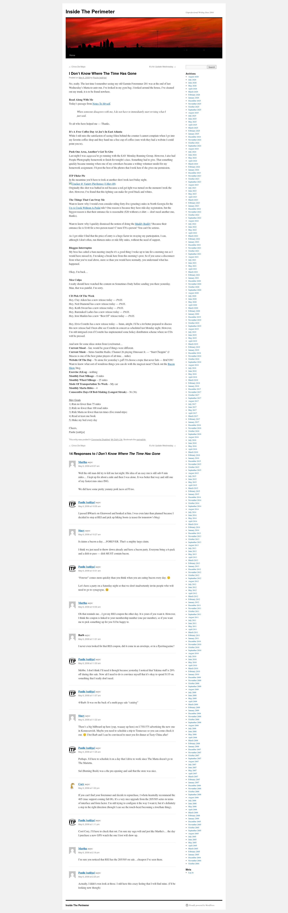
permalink (141, 439)
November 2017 (194, 392)
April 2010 (192, 665)
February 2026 (194, 94)
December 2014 (194, 497)
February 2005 (194, 851)
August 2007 (193, 761)
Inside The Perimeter (90, 11)
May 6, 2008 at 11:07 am (89, 695)
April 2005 (192, 845)
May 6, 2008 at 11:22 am (89, 719)
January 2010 (193, 674)
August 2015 (193, 473)
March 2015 (193, 488)
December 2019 (194, 317)
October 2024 (193, 142)
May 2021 (192, 265)
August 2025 (193, 112)
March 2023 (193, 199)
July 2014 (192, 512)
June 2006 (192, 803)
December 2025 (194, 100)
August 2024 (193, 148)
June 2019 (192, 335)
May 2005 (192, 842)
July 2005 (192, 836)
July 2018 (192, 368)
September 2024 (194, 145)
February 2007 (194, 779)
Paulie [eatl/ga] (99, 77)
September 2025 (194, 109)
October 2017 (193, 395)
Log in (191, 872)
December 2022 (194, 208)
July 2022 (192, 223)
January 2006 (193, 818)
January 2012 (193, 602)
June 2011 (192, 623)
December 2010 (194, 641)
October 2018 (193, 359)
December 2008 (194, 713)
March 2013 (193, 560)
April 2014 (192, 521)
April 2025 (192, 124)
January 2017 (193, 422)
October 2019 (193, 323)
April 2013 (192, 557)
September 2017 (194, 398)
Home (72, 55)
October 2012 (193, 575)
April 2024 (192, 160)
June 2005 (192, 839)
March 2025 (193, 127)
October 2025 (193, 106)
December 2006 (194, 785)
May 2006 (192, 806)
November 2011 (194, 608)
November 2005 (194, 824)
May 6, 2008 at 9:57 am (89, 466)
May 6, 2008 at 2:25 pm (89, 876)
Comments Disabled (100, 439)
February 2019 (194, 347)
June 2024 (192, 154)
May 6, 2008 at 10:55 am (89, 606)
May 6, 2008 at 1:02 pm (89, 788)
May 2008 (192, 734)
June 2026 (192, 82)
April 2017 (192, 413)
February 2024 (194, 166)
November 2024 (194, 139)
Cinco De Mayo (77, 66)
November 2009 (194, 680)
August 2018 (193, 365)
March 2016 (193, 452)
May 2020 (192, 301)
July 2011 (192, 620)
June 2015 (192, 479)
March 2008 (193, 740)
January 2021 (193, 277)
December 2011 (194, 605)
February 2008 (194, 743)
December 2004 (194, 857)
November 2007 (194, 752)
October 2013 (193, 539)
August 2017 (193, 401)
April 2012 (192, 593)
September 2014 (194, 506)
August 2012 (193, 581)
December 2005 (194, 821)
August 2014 (193, 509)
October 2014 (193, 503)
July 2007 (192, 764)
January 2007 (193, 782)
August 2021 (193, 256)
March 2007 (193, 776)
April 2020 (192, 304)
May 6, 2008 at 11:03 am (89, 663)
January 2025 (193, 133)
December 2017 (194, 389)
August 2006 (193, 797)
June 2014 (192, 515)
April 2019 (192, 341)
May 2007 (192, 770)
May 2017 (192, 410)
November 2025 (194, 103)
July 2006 (192, 800)
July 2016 (192, 440)
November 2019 (194, 320)
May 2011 (192, 626)
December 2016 (194, 425)
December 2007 (194, 749)
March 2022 (193, 235)
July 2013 (192, 548)
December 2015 (194, 461)
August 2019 (193, 329)
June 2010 (192, 659)
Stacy (81, 530)
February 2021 (194, 274)
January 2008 (193, 746)
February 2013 (194, 563)
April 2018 (192, 377)
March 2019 (193, 344)
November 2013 (194, 536)
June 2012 (192, 587)
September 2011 (194, 614)
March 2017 (193, 416)
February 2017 (194, 419)
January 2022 (193, 241)
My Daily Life (116, 439)
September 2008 (194, 722)
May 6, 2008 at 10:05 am (89, 506)
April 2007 (192, 773)
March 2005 (193, 848)
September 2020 (194, 289)
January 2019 (193, 350)
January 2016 (193, 458)
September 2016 (194, 434)
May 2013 (192, 554)
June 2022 (192, 226)
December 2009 (194, 677)
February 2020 (194, 311)
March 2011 (193, 632)
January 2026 (193, 97)
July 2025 (192, 115)
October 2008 (193, 719)
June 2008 (192, 731)
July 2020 (192, 295)
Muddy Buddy (142, 223)
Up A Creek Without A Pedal (84, 207)
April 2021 (192, 268)
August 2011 (193, 617)
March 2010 (193, 668)
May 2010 (192, 662)
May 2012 (192, 590)
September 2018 (194, 362)
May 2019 (192, 338)
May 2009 (192, 698)
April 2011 (192, 629)
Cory (81, 784)
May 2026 (192, 85)
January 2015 (193, 494)
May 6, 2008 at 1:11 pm (89, 824)
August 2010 (193, 653)
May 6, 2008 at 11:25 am (89, 751)
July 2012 (192, 584)
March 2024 (193, 163)
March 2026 (193, 91)
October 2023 (193, 178)
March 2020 (193, 308)
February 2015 (194, 491)
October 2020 (193, 286)
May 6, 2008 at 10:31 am (89, 570)
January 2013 (193, 566)
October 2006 (193, 791)
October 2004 (193, 863)
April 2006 (192, 809)
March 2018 (193, 380)
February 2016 (194, 455)
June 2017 (192, 407)
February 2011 (194, 635)
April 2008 (192, 737)
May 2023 (192, 193)
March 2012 (193, 596)
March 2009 (193, 704)
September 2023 (194, 181)
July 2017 (192, 404)
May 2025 (192, 121)
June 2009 (192, 695)
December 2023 (194, 172)
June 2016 (192, 443)
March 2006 (193, 812)
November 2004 (194, 860)
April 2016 (192, 449)
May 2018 (192, 374)
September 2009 (194, 686)
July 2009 (192, 692)
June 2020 (192, 298)
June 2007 (192, 767)
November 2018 (194, 356)
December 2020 (194, 280)
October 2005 (193, 827)
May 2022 (192, 229)
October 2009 (193, 683)
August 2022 (193, 220)
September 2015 (194, 470)
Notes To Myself (101, 103)
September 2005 (194, 830)
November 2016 (194, 428)
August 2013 (193, 545)
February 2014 (194, 527)
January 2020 (193, 314)
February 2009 (194, 707)
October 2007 (193, 755)
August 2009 (193, 689)
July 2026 (192, 79)
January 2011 (193, 638)
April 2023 (192, 196)
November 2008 (194, 716)
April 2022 (192, 232)
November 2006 (194, 788)
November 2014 (194, 500)
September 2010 (194, 650)
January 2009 (193, 710)
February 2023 (194, 202)
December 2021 (194, 244)
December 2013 (194, 533)
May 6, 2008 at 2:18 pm (89, 852)
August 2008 (193, 725)
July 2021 (192, 259)
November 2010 (194, 644)
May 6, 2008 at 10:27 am (89, 534)
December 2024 (194, 136)
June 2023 (192, 190)
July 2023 (192, 187)
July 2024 (192, 151)
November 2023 (194, 175)
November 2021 (194, 247)
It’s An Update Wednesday (162, 66)
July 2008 (192, 728)
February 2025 (194, 130)
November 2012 (194, 572)
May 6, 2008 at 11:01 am (89, 639)
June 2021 (192, 262)
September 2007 (194, 758)
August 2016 (193, 437)
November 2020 (194, 283)
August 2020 (193, 292)
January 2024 (193, 169)
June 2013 (192, 551)
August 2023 (193, 184)
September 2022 (194, 217)
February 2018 (194, 383)
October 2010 (193, 647)
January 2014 (193, 530)
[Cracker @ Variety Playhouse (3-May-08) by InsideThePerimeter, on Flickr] (92, 183)
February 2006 (194, 815)
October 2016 (193, 431)
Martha (82, 462)
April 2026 (192, 88)
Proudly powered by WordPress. (202, 905)
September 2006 (194, 794)
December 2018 (194, 353)
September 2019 (194, 326)
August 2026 (193, 76)
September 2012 (194, 578)
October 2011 (193, 611)
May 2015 (192, 482)
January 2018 (193, 386)
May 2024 (192, 157)
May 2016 (192, 446)
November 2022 (194, 211)
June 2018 (192, 371)
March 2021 (193, 271)
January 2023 (193, 205)
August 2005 (193, 833)
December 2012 (194, 569)
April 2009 (192, 701)
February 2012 (194, 599)
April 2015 (192, 485)
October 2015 (193, 467)
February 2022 (194, 238)
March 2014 (193, 524)
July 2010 (192, 656)
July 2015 (192, 476)
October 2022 (193, 214)
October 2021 (193, 250)
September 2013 (194, 542)
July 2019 (192, 332)
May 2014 (192, 518)
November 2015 (194, 464)
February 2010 (194, 671)
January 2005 (193, 854)
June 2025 (192, 118)
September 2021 (194, 253)
